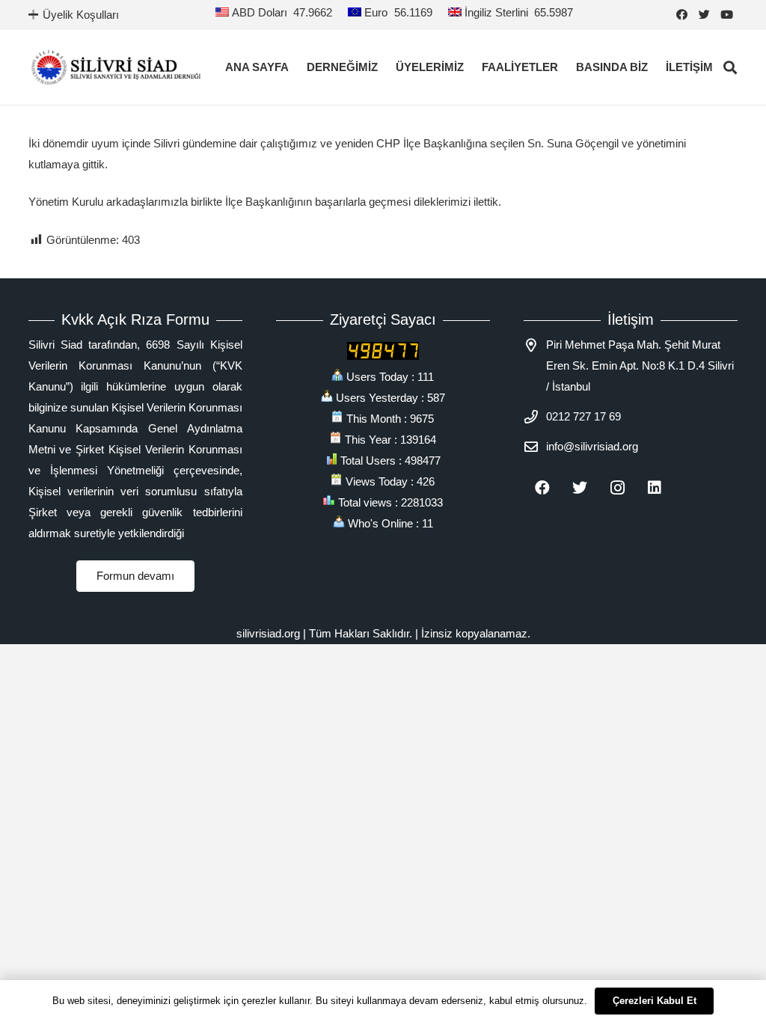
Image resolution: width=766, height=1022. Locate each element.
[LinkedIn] (654, 488)
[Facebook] (682, 15)
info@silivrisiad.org (592, 446)
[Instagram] (617, 488)
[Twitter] (704, 15)
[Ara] (730, 67)
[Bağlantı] (115, 67)
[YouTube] (727, 15)
